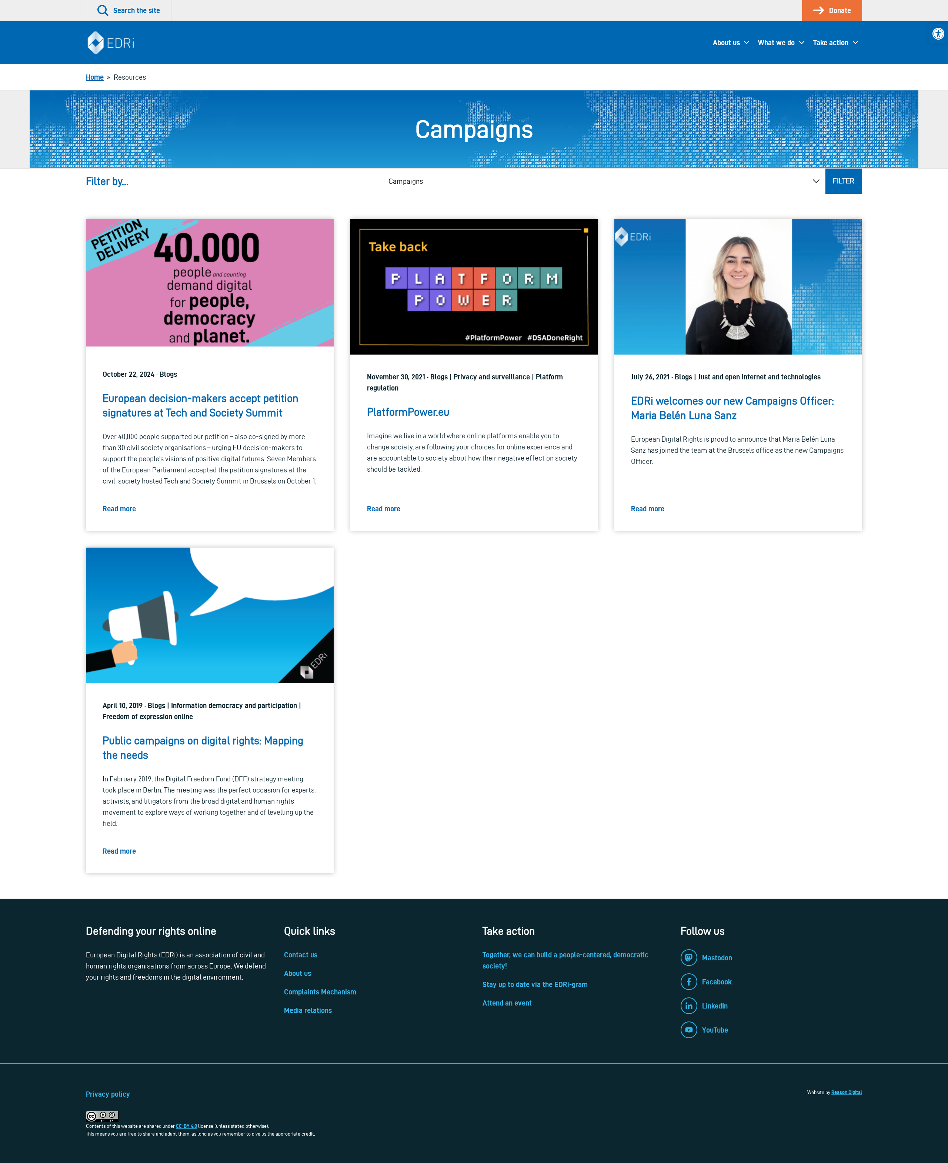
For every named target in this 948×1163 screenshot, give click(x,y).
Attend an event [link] (507, 1003)
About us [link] (726, 43)
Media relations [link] (308, 1010)
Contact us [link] (300, 955)
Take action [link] (830, 43)
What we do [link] (776, 43)
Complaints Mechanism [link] (320, 992)
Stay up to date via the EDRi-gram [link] (535, 984)
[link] (938, 33)
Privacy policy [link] (108, 1094)
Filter (843, 181)
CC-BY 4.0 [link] (186, 1126)
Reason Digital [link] (846, 1092)
